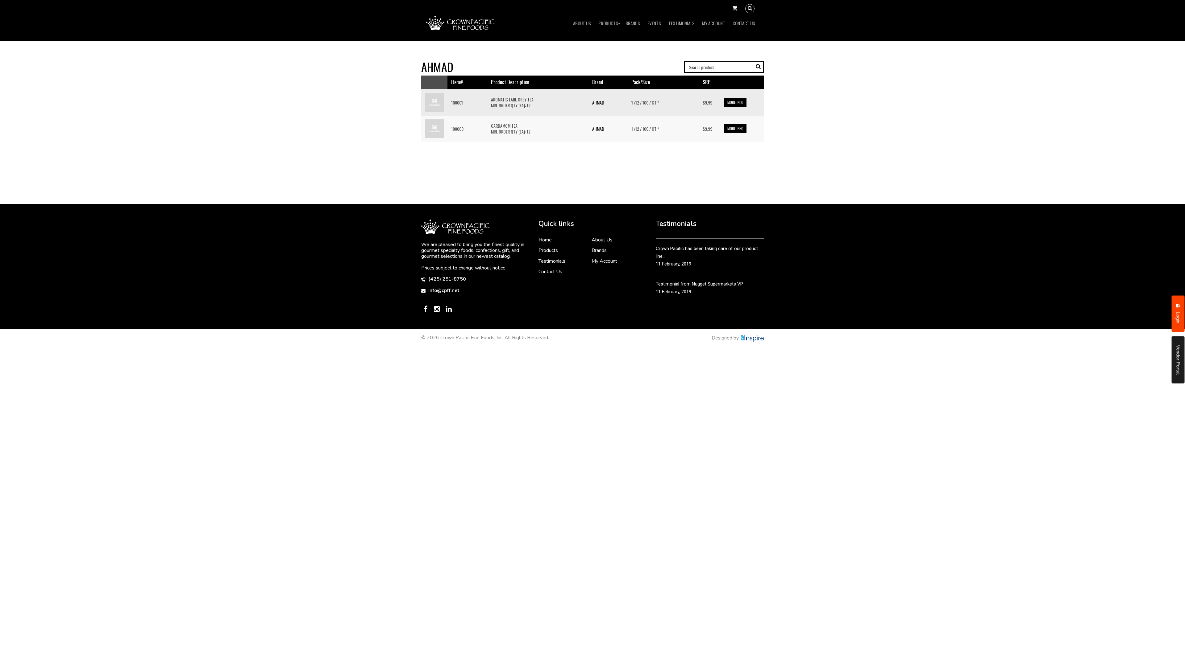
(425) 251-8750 (446, 279)
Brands (633, 23)
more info (735, 102)
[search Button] (750, 8)
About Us (582, 23)
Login (1178, 316)
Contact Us (744, 23)
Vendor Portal (1178, 360)
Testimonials (681, 23)
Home (545, 239)
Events (654, 23)
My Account (713, 23)
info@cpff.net (443, 291)
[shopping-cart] (735, 8)
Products (608, 23)
